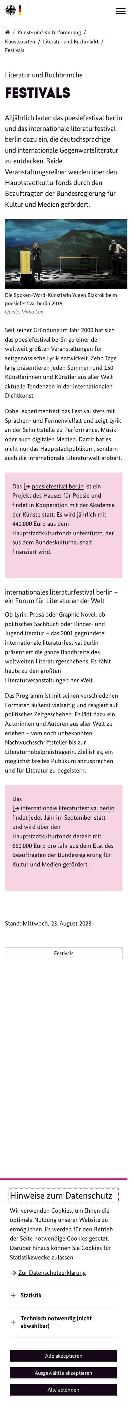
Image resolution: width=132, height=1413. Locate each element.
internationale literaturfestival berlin (68, 808)
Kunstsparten (20, 41)
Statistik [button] (31, 1295)
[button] (64, 1356)
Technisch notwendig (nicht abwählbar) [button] (56, 1322)
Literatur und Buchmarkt (71, 41)
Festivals (63, 953)
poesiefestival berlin (58, 486)
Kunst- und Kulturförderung (49, 32)
